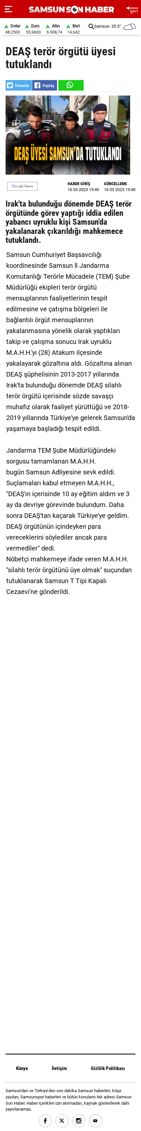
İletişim (59, 1068)
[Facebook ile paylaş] (44, 85)
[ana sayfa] (132, 9)
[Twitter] (62, 1121)
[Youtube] (95, 1121)
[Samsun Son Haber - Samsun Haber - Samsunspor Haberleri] (70, 10)
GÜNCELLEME (115, 183)
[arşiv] (91, 26)
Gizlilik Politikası (108, 1068)
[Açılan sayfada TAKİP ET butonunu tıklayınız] (22, 186)
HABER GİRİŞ (79, 183)
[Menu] (8, 9)
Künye (22, 1068)
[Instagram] (79, 1121)
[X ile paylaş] (19, 85)
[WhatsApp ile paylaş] (70, 85)
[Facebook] (45, 1121)
